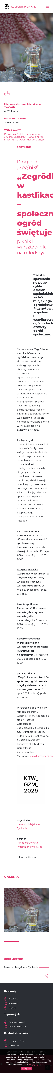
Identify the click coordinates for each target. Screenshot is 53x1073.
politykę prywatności (37, 1065)
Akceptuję (26, 1069)
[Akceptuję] (49, 1061)
